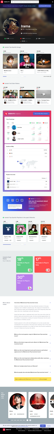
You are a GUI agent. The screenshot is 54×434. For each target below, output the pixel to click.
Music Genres (19, 428)
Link (17, 181)
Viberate (5, 2)
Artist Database (36, 428)
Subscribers (46, 122)
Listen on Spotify (47, 76)
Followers (33, 122)
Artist (13, 122)
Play (10, 61)
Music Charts (27, 428)
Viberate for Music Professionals (35, 430)
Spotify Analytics (21, 430)
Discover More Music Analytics (41, 113)
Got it (43, 425)
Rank (8, 122)
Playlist (8, 178)
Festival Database (45, 428)
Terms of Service (47, 430)
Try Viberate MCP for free (45, 5)
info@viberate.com (35, 379)
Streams (39, 122)
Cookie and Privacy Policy (22, 426)
